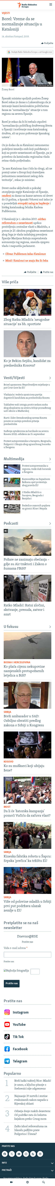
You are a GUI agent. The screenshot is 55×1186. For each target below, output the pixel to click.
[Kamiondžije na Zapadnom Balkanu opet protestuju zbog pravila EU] (12, 482)
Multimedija (14, 459)
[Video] (11, 1182)
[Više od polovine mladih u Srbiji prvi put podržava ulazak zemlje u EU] (27, 880)
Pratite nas (12, 983)
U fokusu (11, 627)
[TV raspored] (40, 1154)
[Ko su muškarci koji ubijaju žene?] (27, 744)
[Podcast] (27, 1182)
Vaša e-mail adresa (15, 948)
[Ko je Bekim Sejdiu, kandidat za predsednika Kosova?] (27, 343)
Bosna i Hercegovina (17, 662)
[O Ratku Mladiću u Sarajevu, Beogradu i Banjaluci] (12, 495)
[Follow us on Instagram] (26, 1154)
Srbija (7, 712)
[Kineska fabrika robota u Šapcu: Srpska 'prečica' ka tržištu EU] (27, 835)
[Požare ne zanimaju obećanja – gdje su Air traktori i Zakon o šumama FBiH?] (27, 542)
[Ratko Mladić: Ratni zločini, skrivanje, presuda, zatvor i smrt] (27, 588)
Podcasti (11, 524)
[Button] (47, 43)
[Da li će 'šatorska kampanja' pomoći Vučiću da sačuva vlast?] (27, 790)
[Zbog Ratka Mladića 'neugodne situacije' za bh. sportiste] (27, 302)
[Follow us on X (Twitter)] (12, 1154)
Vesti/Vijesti (14, 378)
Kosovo (8, 762)
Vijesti (6, 13)
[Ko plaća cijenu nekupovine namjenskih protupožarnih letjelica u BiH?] (27, 645)
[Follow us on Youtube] (19, 1154)
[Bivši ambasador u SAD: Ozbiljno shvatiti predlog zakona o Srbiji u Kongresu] (27, 695)
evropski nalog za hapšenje (33, 203)
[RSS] (33, 1154)
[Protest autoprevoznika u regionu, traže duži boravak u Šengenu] (12, 469)
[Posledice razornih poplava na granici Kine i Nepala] (12, 508)
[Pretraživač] (43, 1182)
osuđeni (7, 196)
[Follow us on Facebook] (5, 1154)
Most (7, 807)
